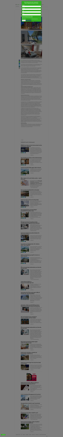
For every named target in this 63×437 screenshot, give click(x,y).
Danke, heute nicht (28, 20)
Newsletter (3, 434)
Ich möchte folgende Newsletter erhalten (27, 16)
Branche (23, 13)
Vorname (23, 5)
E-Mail (23, 10)
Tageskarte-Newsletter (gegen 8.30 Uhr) (28, 17)
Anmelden (24, 20)
